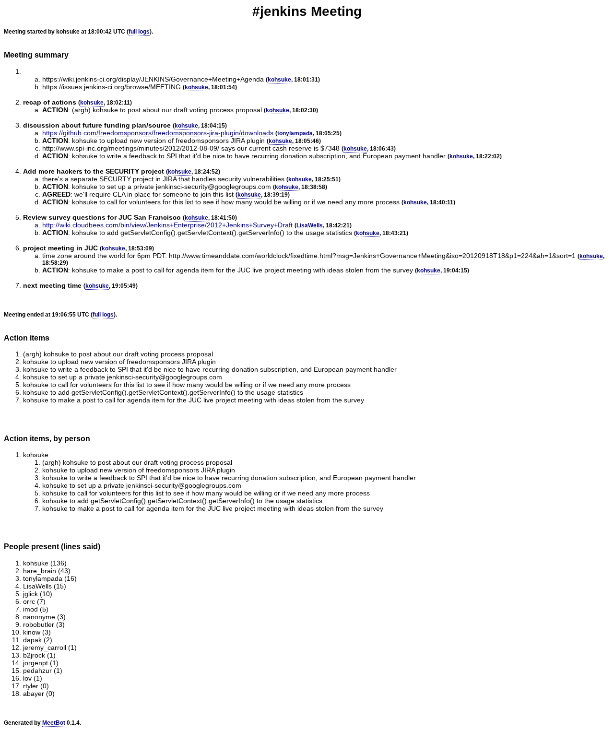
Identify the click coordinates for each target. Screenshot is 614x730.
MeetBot (53, 722)
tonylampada (295, 133)
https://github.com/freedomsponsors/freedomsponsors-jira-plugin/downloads (157, 133)
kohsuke (279, 79)
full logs (139, 31)
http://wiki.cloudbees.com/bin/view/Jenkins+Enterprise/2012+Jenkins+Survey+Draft (167, 225)
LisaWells (309, 225)
